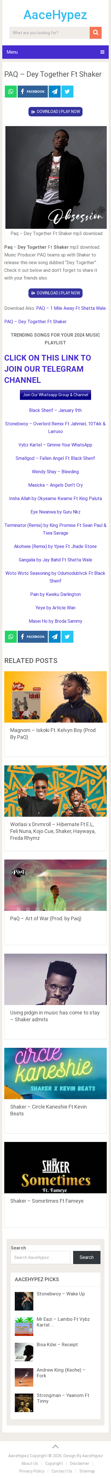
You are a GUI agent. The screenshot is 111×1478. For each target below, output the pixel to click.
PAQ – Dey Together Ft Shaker (35, 321)
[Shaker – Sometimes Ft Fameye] (55, 1167)
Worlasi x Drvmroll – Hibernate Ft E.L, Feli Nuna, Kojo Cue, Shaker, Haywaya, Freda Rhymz (52, 831)
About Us (29, 1463)
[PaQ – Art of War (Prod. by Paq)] (55, 885)
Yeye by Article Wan (55, 607)
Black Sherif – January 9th (55, 410)
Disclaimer (79, 1463)
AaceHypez (55, 14)
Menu (12, 52)
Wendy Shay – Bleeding (55, 471)
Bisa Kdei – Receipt (57, 1344)
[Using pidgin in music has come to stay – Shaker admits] (55, 979)
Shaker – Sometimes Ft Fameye (47, 1201)
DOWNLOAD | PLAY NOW (58, 111)
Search (18, 1248)
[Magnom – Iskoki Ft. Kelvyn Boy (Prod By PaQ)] (55, 697)
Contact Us (62, 1471)
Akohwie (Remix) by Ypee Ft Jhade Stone (55, 546)
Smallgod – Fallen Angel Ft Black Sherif (55, 458)
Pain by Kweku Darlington (55, 594)
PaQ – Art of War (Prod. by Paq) (45, 918)
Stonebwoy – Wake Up (61, 1294)
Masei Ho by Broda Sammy (55, 621)
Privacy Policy (31, 1471)
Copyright (54, 1463)
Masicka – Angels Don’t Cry (55, 485)
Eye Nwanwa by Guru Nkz (55, 512)
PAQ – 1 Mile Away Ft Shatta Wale (71, 308)
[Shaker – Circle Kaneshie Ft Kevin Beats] (55, 1073)
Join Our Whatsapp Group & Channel (55, 395)
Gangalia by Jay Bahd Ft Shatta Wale (55, 560)
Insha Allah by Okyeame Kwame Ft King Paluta (55, 498)
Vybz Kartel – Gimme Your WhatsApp (55, 445)
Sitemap (87, 1471)
